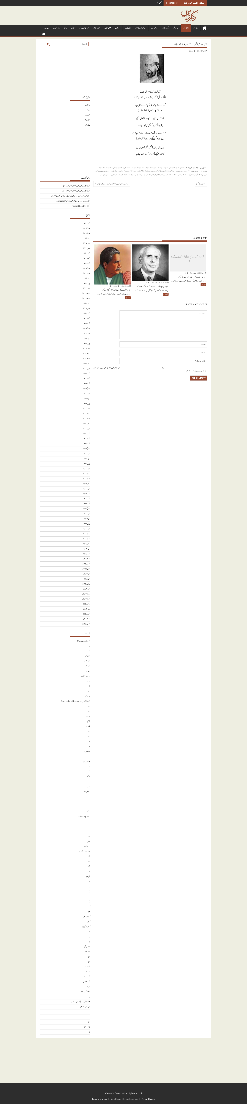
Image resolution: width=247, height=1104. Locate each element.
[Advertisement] (150, 211)
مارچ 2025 (86, 288)
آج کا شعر (195, 28)
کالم (89, 911)
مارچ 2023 (86, 408)
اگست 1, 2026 (201, 273)
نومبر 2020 (86, 548)
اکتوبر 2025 (86, 253)
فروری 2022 (86, 473)
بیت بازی (46, 28)
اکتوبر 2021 (86, 493)
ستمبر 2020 (86, 558)
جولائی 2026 (86, 228)
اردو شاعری (177, 171)
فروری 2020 (86, 593)
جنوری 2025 (86, 298)
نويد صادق (191, 51)
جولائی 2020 (86, 568)
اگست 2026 (86, 223)
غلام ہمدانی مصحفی (200, 184)
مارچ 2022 (86, 468)
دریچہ (88, 786)
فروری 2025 (86, 293)
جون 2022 (86, 453)
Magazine (181, 168)
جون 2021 (86, 513)
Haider (133, 168)
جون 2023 (86, 393)
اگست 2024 (86, 323)
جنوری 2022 (86, 478)
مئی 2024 (87, 338)
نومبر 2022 (86, 428)
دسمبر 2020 (86, 543)
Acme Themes (148, 1099)
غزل (153, 175)
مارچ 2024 (86, 348)
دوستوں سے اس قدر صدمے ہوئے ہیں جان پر (172, 175)
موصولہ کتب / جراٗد (85, 991)
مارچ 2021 (86, 528)
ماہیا (89, 956)
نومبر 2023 (86, 368)
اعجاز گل (88, 110)
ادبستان (88, 671)
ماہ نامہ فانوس (128, 28)
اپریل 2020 (86, 583)
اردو (186, 171)
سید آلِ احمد (87, 105)
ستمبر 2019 (86, 619)
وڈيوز (65, 28)
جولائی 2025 (86, 268)
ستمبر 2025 (86, 258)
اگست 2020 (86, 563)
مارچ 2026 (86, 243)
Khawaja (153, 168)
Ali (104, 168)
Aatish (99, 168)
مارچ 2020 (86, 588)
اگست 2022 (86, 443)
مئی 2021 (87, 518)
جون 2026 (86, 233)
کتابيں (73, 28)
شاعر (162, 175)
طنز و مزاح (87, 876)
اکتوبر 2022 (86, 433)
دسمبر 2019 (86, 603)
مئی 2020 (87, 578)
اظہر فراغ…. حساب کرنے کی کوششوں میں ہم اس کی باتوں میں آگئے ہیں (113, 184)
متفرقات (117, 28)
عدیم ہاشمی (87, 125)
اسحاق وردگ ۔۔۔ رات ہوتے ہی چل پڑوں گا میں (78, 201)
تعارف (88, 726)
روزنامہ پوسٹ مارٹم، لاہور (83, 816)
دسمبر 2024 (86, 303)
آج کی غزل (186, 28)
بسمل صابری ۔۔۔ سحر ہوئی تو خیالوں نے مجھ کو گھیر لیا (188, 258)
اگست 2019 (86, 624)
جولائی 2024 (86, 328)
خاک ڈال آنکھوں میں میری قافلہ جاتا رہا (106, 171)
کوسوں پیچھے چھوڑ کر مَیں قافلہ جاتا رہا (128, 175)
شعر (155, 175)
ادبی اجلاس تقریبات (85, 676)
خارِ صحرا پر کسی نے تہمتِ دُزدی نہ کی (122, 171)
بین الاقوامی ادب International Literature (75, 701)
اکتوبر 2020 (86, 553)
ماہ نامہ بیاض (87, 946)
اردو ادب (182, 171)
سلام (88, 841)
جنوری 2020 (86, 598)
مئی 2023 (87, 398)
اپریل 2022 (86, 463)
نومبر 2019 (86, 609)
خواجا (97, 171)
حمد (89, 766)
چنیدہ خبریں (87, 751)
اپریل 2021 (86, 523)
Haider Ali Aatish (143, 168)
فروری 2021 (86, 533)
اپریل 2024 (86, 343)
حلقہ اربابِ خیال (86, 761)
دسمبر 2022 (86, 423)
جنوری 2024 (86, 358)
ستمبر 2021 (86, 498)
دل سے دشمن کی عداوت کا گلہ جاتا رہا (189, 175)
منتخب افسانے (107, 28)
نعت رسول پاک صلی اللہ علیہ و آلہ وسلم (80, 1001)
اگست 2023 (86, 383)
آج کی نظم (176, 28)
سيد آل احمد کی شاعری (141, 28)
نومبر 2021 (86, 488)
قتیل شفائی (87, 120)
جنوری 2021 (86, 538)
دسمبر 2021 (86, 483)
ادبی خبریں (87, 681)
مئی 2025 (87, 278)
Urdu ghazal (203, 171)
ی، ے (88, 1031)
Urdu (193, 168)
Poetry (188, 168)
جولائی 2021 (86, 508)
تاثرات (88, 716)
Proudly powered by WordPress (106, 1099)
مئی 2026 (87, 238)
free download (119, 168)
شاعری (158, 175)
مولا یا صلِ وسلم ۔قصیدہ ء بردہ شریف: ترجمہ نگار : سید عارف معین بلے (73, 196)
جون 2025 (86, 273)
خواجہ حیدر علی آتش (200, 175)
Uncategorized (83, 641)
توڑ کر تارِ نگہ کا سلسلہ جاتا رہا (156, 171)
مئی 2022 (87, 458)
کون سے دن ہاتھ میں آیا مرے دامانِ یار (112, 175)
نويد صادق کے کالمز (84, 28)
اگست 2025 (86, 263)
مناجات (88, 971)
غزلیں (150, 175)
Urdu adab (194, 171)
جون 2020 (86, 573)
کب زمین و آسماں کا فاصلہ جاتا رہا (142, 175)
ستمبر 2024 (86, 318)
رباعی (88, 811)
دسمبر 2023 (86, 363)
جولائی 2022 (86, 448)
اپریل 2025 (86, 283)
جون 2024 (86, 333)
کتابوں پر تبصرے (85, 916)
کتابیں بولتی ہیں (86, 926)
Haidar (127, 168)
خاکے (88, 776)
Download (109, 168)
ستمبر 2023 (86, 378)
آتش (188, 171)
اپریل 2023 (86, 403)
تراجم (88, 721)
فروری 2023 (86, 413)
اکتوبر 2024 (86, 313)
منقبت (88, 986)
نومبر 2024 (86, 308)
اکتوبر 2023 (86, 373)
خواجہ (206, 175)
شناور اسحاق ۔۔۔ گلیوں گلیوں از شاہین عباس (79, 186)
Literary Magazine (163, 168)
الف (89, 686)
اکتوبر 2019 (86, 614)
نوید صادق (102, 175)
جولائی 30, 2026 (163, 282)
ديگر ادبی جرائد (165, 28)
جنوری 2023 (86, 418)
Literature (173, 168)
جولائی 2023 (86, 388)
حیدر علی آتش (132, 171)
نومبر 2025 (86, 248)
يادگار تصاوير (56, 28)
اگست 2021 (86, 503)
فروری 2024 (86, 353)
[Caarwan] (204, 28)
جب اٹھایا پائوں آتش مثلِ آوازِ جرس (143, 171)
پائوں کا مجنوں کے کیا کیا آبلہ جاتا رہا (168, 171)
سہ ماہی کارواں (154, 28)
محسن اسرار (159, 2)
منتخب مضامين (96, 28)
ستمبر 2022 (86, 438)
